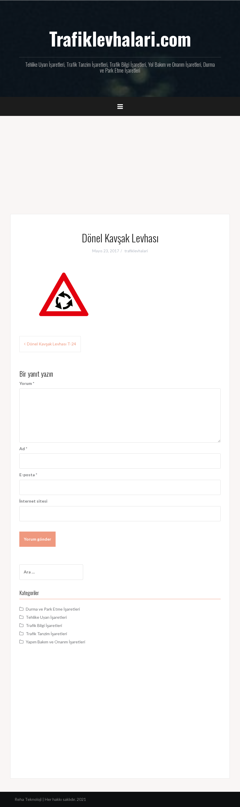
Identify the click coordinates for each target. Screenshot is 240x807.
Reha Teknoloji (28, 799)
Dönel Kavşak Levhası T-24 (51, 343)
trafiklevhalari (136, 251)
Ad (23, 448)
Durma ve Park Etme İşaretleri (53, 608)
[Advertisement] (120, 160)
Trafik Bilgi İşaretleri (44, 625)
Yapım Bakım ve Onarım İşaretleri (55, 641)
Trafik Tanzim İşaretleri (46, 633)
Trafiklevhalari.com (120, 38)
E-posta (28, 474)
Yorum (26, 383)
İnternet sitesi (33, 500)
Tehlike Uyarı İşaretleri (46, 617)
